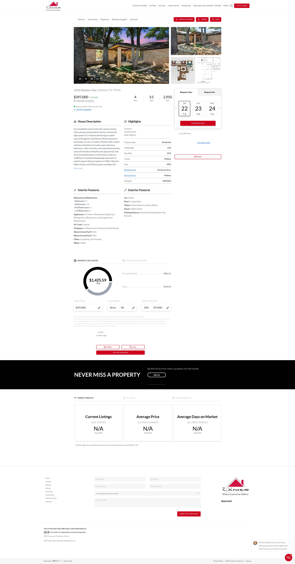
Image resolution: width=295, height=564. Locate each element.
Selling (48, 488)
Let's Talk (241, 6)
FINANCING (186, 6)
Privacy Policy (218, 561)
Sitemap (248, 561)
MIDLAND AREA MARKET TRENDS (207, 6)
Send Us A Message (189, 514)
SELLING (162, 6)
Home (48, 478)
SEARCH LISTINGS (140, 6)
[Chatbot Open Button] (288, 557)
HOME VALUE (173, 6)
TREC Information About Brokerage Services (59, 541)
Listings (48, 482)
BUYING (153, 6)
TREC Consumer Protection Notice (56, 536)
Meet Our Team (51, 498)
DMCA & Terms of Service (234, 561)
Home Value (50, 495)
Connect (49, 502)
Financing (49, 492)
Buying (48, 485)
